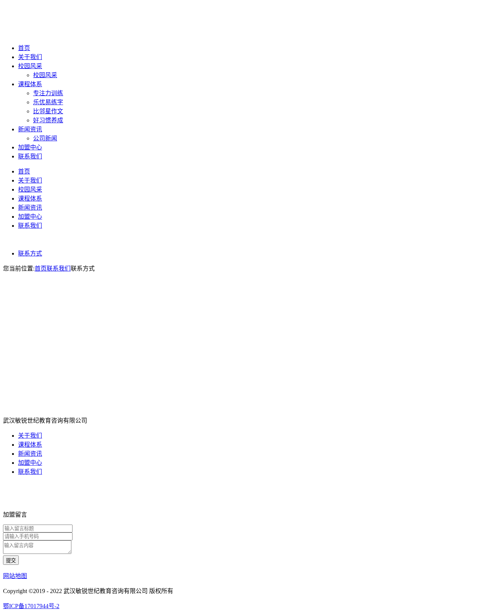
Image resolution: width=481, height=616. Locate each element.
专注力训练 (48, 93)
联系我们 (30, 156)
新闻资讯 (30, 129)
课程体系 (30, 84)
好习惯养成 (48, 120)
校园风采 (30, 66)
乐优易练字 (48, 102)
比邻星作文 (48, 111)
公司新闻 (45, 138)
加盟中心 (30, 147)
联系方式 (30, 253)
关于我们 (30, 57)
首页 (24, 48)
